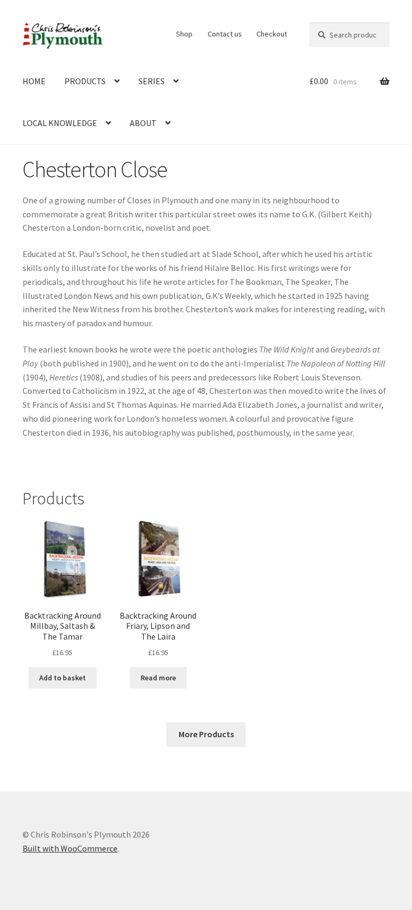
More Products (206, 734)
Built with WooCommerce (70, 848)
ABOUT (143, 123)
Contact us (225, 34)
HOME (34, 81)
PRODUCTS (85, 81)
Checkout (271, 34)
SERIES (151, 81)
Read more (158, 677)
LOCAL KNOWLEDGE (60, 123)
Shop (184, 34)
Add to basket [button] (62, 677)
